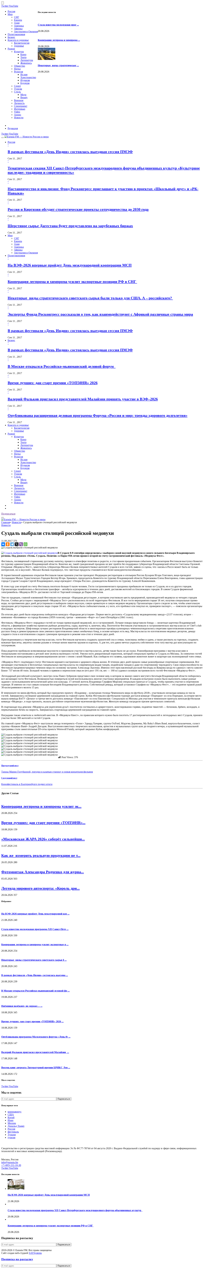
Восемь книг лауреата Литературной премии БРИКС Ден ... (35, 1067)
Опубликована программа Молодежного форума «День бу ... (35, 1036)
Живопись (26, 63)
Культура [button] (19, 436)
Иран (10, 1120)
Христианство (28, 77)
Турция (12, 1134)
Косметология (21, 43)
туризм (11, 1137)
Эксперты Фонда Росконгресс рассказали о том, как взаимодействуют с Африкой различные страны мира (100, 314)
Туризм (18, 88)
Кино (23, 54)
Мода (23, 94)
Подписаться (8, 513)
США (11, 1114)
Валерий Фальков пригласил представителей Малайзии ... (35, 1052)
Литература (26, 60)
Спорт (17, 86)
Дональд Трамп (16, 1126)
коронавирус (15, 1111)
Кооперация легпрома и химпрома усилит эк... (41, 806)
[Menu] (2, 137)
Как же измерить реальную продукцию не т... (40, 855)
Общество (19, 66)
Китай (11, 1117)
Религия (18, 71)
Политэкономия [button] (16, 255)
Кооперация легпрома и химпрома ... (59, 40)
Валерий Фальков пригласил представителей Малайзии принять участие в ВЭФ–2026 (83, 399)
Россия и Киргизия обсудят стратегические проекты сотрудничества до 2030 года (78, 209)
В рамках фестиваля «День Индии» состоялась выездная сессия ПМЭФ (70, 152)
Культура (19, 51)
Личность (19, 103)
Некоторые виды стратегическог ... (58, 65)
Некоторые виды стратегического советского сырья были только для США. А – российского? (90, 298)
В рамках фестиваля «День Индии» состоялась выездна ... (34, 975)
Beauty (24, 97)
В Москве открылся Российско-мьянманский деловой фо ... (35, 990)
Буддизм (24, 83)
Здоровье (19, 45)
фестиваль (13, 1131)
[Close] (2, 3)
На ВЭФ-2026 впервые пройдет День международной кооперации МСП (70, 265)
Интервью (19, 109)
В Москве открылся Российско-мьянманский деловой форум (62, 366)
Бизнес (11, 37)
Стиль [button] (17, 476)
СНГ (16, 17)
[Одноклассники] (8, 544)
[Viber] (21, 544)
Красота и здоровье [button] (18, 425)
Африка (18, 28)
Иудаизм (25, 80)
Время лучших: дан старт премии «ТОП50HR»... (43, 823)
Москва (12, 1123)
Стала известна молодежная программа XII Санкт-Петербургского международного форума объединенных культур (75, 1210)
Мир (10, 14)
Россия (11, 11)
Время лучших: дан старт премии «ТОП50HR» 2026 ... (32, 1021)
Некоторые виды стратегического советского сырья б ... (34, 960)
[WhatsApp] (25, 544)
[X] (16, 544)
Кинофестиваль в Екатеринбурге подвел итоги (26, 784)
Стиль (17, 91)
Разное (11, 48)
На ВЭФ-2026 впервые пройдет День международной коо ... (35, 913)
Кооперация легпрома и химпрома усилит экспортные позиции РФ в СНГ (72, 282)
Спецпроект (20, 106)
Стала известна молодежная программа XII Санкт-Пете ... (35, 929)
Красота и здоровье (18, 40)
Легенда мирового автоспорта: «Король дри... (40, 888)
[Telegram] (12, 544)
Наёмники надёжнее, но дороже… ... (21, 1006)
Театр (23, 57)
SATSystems (35, 1253)
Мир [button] (10, 235)
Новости (18, 117)
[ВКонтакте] (3, 544)
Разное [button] (11, 433)
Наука (17, 68)
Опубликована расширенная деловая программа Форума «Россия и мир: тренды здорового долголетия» (97, 415)
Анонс (17, 114)
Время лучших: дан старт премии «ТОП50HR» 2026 (53, 383)
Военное (18, 100)
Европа (18, 20)
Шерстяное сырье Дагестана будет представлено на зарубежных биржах (70, 226)
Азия (16, 23)
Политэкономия (16, 34)
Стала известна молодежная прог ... (58, 24)
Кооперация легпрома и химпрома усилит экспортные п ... (35, 944)
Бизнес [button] (11, 340)
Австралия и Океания (26, 31)
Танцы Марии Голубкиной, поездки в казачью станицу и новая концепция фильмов (47, 771)
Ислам (23, 74)
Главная (5, 522)
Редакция (13, 128)
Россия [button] (11, 142)
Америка (19, 25)
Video (17, 111)
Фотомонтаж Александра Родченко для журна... (42, 872)
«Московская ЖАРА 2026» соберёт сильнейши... (43, 839)
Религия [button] (18, 456)
